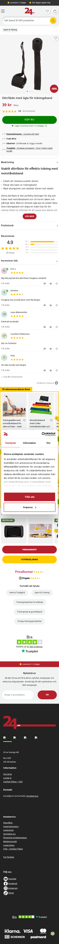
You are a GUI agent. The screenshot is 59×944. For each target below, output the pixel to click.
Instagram (12, 888)
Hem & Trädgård (17, 593)
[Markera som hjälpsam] (45, 283)
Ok (47, 695)
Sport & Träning (10, 29)
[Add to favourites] (55, 38)
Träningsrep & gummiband (29, 612)
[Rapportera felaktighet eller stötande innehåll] (57, 283)
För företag (8, 857)
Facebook (12, 883)
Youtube (12, 879)
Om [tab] (48, 443)
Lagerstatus (8, 845)
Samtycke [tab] (10, 443)
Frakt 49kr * (31, 664)
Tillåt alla (29, 497)
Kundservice (32, 796)
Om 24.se (7, 774)
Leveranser (8, 830)
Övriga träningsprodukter (29, 621)
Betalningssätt (10, 841)
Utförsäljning (29, 559)
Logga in (7, 778)
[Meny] (3, 11)
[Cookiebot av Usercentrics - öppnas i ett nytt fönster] (42, 434)
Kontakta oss (9, 834)
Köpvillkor (8, 823)
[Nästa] (57, 418)
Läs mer (29, 216)
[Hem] (29, 11)
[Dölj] (57, 162)
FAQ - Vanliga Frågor (13, 849)
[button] (29, 261)
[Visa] (57, 226)
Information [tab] (29, 443)
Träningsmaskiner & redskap (29, 602)
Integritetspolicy (11, 826)
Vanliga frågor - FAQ (13, 782)
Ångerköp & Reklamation (15, 838)
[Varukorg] (55, 11)
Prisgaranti (29, 549)
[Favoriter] (47, 11)
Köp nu (29, 120)
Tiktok (11, 893)
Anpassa (28, 507)
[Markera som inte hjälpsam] (51, 283)
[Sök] (53, 20)
